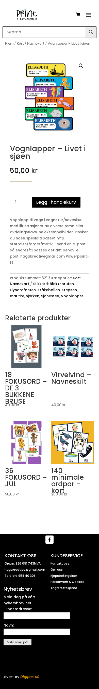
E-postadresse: (18, 608)
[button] (81, 65)
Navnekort (35, 43)
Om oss (57, 569)
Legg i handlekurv (56, 202)
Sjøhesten (50, 296)
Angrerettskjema (64, 588)
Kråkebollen (49, 289)
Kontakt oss (60, 563)
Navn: (9, 625)
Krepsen (69, 289)
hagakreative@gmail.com (25, 569)
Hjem (9, 43)
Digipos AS (29, 676)
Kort (20, 43)
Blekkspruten (62, 283)
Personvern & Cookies (68, 582)
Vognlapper (72, 296)
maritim (17, 296)
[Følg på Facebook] (49, 539)
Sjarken (32, 296)
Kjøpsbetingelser (64, 575)
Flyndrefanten (23, 289)
